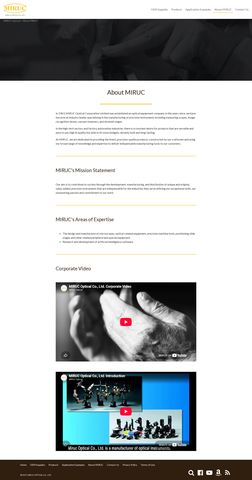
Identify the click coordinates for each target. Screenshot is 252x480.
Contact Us (242, 9)
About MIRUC (223, 9)
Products (176, 9)
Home (23, 464)
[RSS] (227, 472)
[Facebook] (200, 472)
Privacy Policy (130, 464)
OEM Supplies (159, 9)
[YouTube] (209, 472)
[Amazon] (218, 472)
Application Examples (198, 9)
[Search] (191, 472)
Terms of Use (148, 464)
